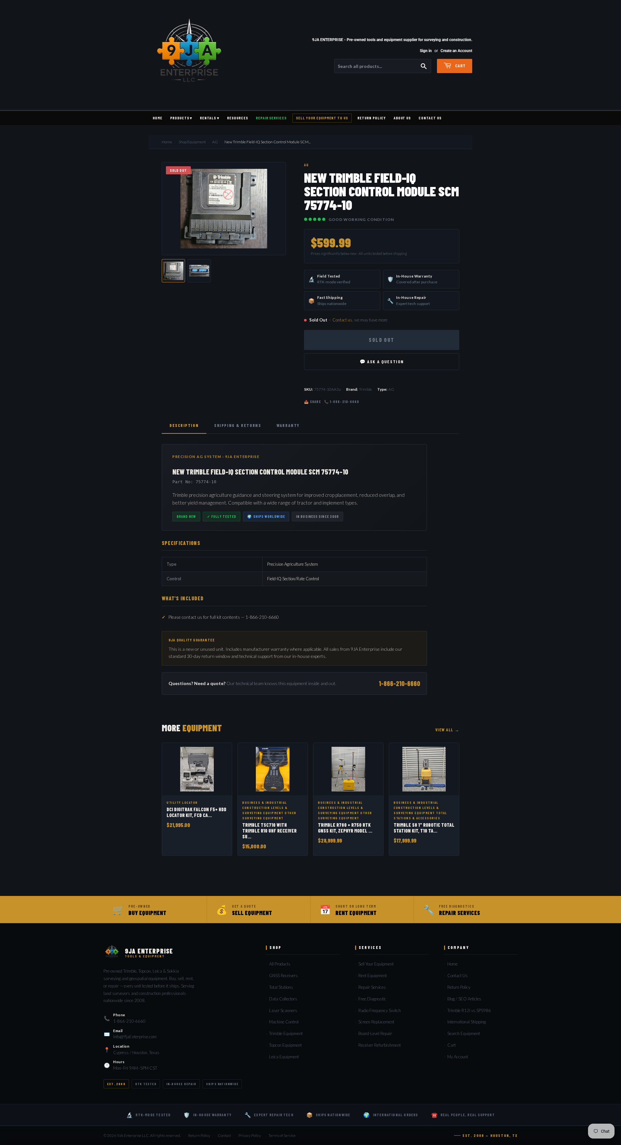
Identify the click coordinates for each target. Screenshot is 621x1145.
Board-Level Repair (375, 1033)
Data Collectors (283, 998)
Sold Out (381, 340)
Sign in (426, 51)
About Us (402, 117)
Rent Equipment (372, 975)
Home (157, 117)
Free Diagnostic (372, 998)
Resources (237, 117)
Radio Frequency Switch (379, 1010)
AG (215, 141)
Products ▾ (181, 117)
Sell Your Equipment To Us (322, 117)
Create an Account (456, 51)
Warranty (288, 425)
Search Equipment (463, 1033)
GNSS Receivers (283, 975)
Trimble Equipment (286, 1033)
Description (184, 425)
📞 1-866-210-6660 (341, 401)
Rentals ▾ (209, 117)
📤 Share (312, 401)
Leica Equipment (284, 1056)
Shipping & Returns (237, 425)
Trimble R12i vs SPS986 (469, 1010)
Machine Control (284, 1021)
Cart (459, 65)
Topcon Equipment (285, 1045)
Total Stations (281, 987)
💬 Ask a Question (382, 361)
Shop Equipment (192, 141)
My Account (457, 1056)
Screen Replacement (376, 1021)
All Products (279, 963)
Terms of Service (282, 1135)
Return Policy (371, 117)
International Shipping (466, 1021)
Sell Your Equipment (376, 963)
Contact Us (430, 117)
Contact (224, 1135)
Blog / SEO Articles (464, 998)
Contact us (342, 319)
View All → (447, 729)
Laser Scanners (283, 1010)
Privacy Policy (249, 1135)
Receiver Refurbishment (379, 1045)
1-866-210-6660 (399, 683)
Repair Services (271, 117)
